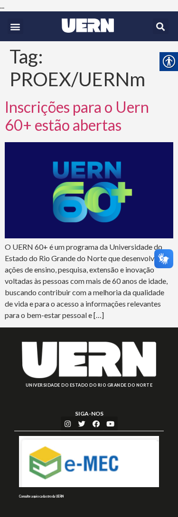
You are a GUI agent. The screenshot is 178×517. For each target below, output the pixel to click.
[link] (88, 25)
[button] (15, 26)
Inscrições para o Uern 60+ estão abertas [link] (77, 116)
